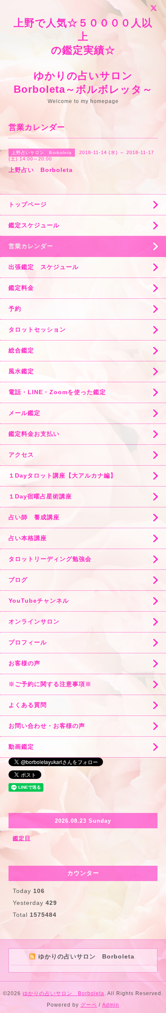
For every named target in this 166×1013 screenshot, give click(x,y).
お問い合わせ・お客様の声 (47, 725)
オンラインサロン (34, 621)
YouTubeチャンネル (39, 600)
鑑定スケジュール (34, 225)
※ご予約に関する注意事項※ (50, 684)
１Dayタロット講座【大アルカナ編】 (63, 475)
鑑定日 (22, 838)
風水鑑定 (21, 371)
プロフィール (28, 642)
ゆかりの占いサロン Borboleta (63, 993)
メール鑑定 (24, 412)
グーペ (88, 1005)
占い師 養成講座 (34, 517)
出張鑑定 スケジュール (44, 266)
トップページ (28, 204)
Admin (110, 1005)
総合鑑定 (21, 350)
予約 (15, 308)
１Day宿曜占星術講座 (40, 496)
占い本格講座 (28, 538)
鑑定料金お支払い (34, 433)
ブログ (18, 579)
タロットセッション (37, 329)
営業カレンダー (31, 246)
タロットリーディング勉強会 (50, 558)
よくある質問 (28, 704)
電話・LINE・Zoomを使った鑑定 (57, 392)
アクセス (21, 454)
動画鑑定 (21, 746)
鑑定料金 (21, 287)
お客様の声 (24, 663)
